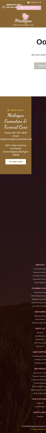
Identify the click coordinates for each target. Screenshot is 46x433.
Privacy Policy (36, 429)
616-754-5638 (12, 7)
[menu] (3, 7)
